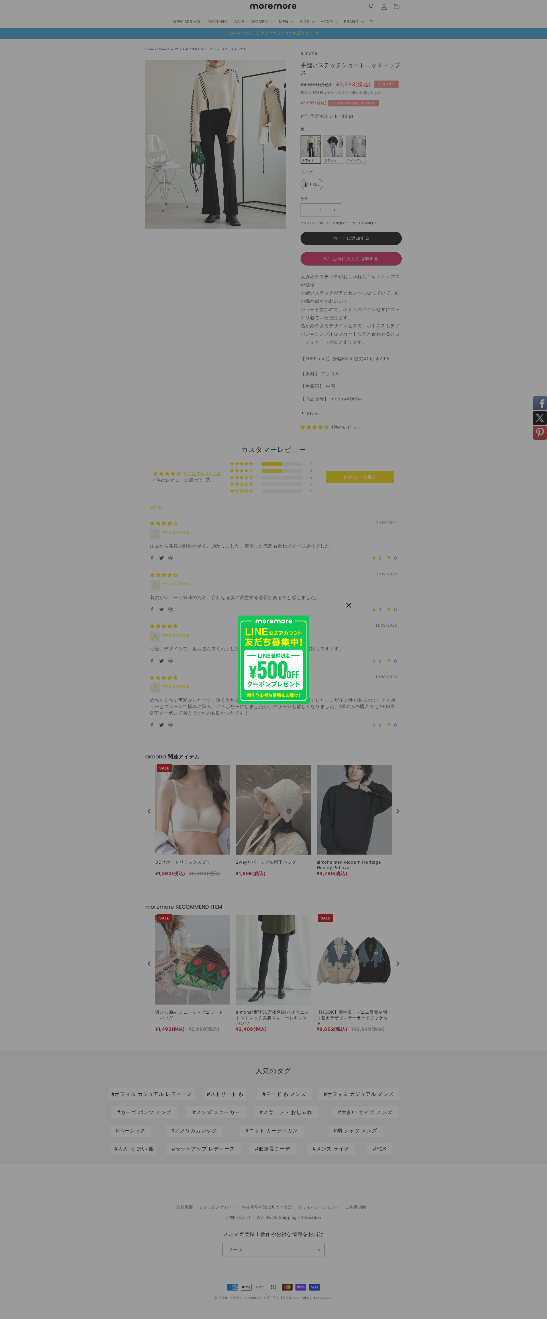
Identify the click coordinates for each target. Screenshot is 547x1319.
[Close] (349, 605)
